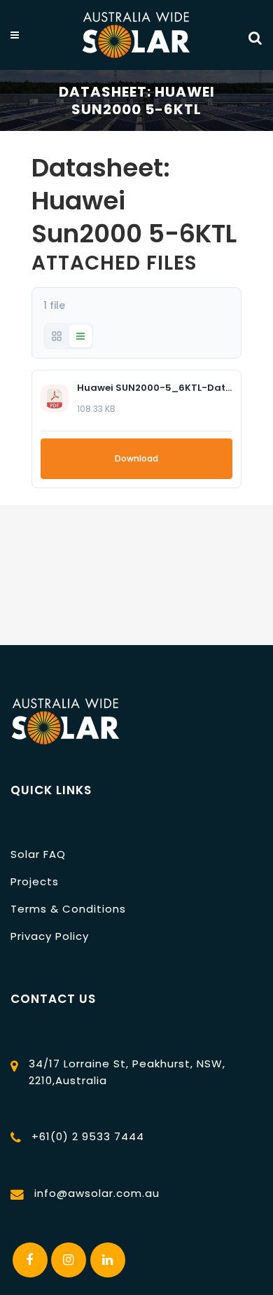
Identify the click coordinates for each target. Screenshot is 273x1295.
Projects (34, 881)
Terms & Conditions (68, 908)
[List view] (80, 336)
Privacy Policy (49, 936)
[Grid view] (57, 336)
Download (136, 458)
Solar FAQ (38, 854)
